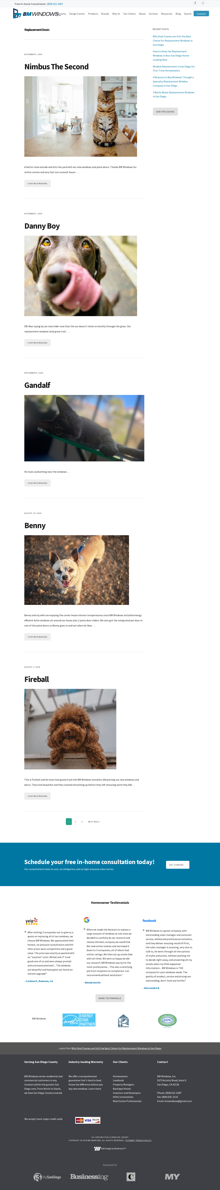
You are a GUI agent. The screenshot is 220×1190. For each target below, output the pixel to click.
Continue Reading (37, 183)
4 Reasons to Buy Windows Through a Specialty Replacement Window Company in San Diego (173, 81)
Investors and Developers (127, 1092)
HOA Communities (123, 1096)
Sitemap (130, 1140)
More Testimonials (110, 998)
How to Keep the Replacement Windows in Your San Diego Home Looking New (171, 55)
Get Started (176, 864)
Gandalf (37, 385)
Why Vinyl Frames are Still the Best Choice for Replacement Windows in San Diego (172, 40)
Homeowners (120, 1076)
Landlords (118, 1080)
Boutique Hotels (122, 1088)
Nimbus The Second (56, 66)
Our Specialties (165, 111)
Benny (34, 525)
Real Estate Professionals (127, 1101)
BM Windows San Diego (36, 13)
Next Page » (94, 821)
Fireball (36, 679)
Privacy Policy (143, 1140)
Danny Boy (42, 226)
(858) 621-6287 (55, 4)
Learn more (94, 1088)
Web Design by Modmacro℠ (113, 1148)
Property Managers (123, 1084)
